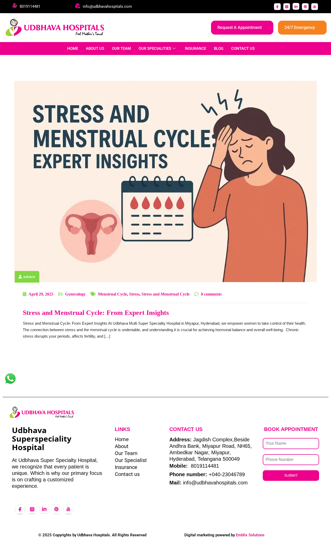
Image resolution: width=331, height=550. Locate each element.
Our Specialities (155, 48)
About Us (95, 48)
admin (29, 277)
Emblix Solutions (250, 535)
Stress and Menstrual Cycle (165, 294)
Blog (218, 48)
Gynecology (75, 294)
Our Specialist (131, 460)
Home (72, 48)
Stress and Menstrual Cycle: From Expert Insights (96, 312)
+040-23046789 (227, 474)
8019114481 (30, 6)
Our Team (121, 48)
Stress (134, 294)
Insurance (195, 48)
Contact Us (243, 48)
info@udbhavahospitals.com (107, 6)
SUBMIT (291, 475)
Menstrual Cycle (112, 294)
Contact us (127, 474)
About (122, 446)
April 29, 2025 (40, 294)
